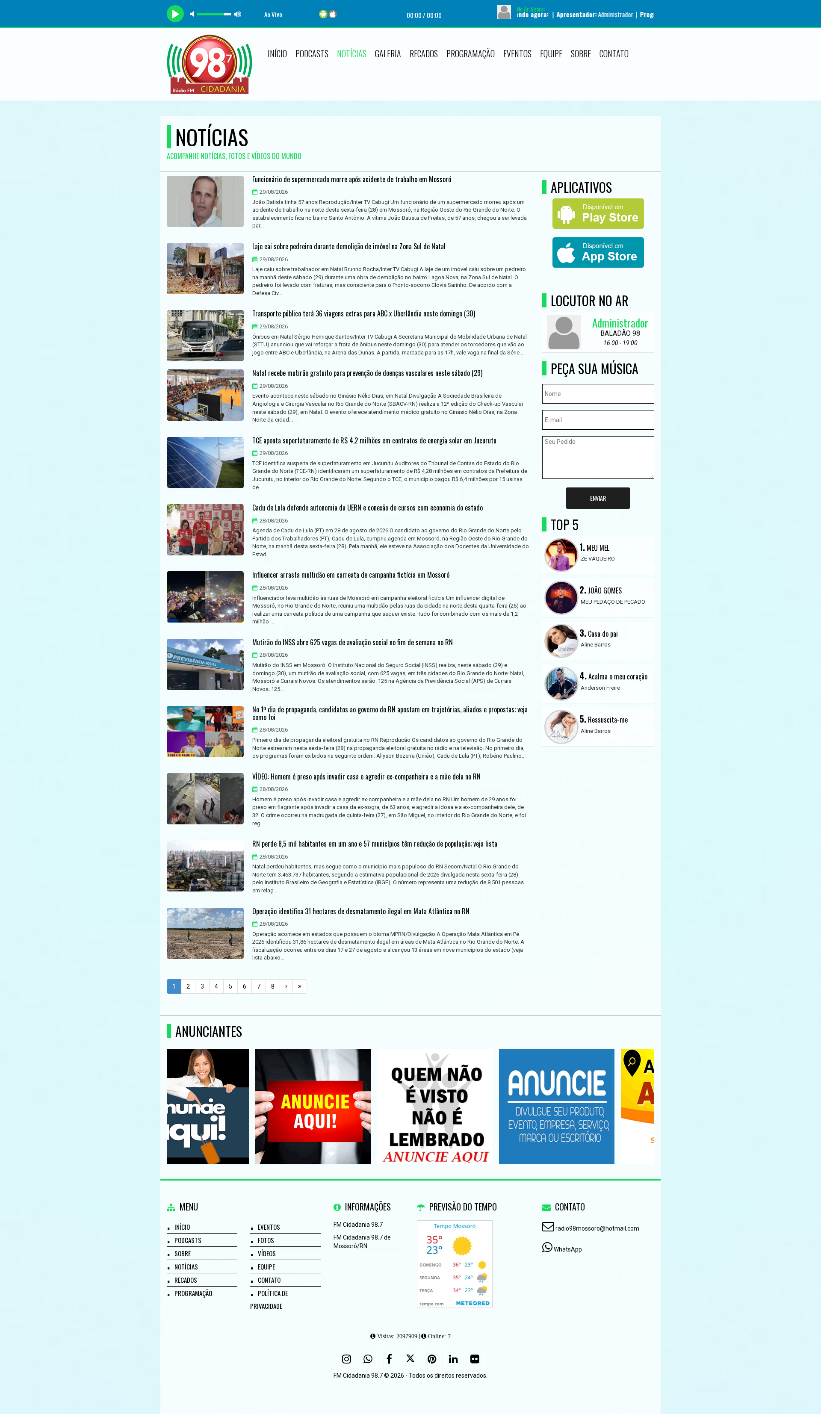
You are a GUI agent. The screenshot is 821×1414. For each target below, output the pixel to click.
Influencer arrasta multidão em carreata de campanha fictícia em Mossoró (350, 575)
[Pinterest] (432, 1359)
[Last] (299, 986)
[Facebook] (389, 1359)
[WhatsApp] (368, 1359)
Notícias (351, 53)
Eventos (517, 53)
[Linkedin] (453, 1359)
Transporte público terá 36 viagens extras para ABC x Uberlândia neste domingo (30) (363, 314)
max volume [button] (238, 14)
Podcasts (311, 53)
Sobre (581, 53)
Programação (470, 53)
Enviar (598, 497)
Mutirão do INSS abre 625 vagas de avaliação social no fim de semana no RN (352, 642)
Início (277, 53)
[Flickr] (475, 1359)
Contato (614, 53)
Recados (424, 53)
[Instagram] (346, 1359)
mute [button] (194, 14)
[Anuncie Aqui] (225, 1091)
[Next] (286, 986)
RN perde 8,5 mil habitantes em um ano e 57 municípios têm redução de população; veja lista (374, 844)
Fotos (266, 1240)
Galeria (388, 53)
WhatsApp (568, 1249)
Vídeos (267, 1253)
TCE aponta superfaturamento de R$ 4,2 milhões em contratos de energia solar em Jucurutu (374, 441)
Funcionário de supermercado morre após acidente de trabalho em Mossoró (351, 179)
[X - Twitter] (410, 1359)
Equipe (551, 53)
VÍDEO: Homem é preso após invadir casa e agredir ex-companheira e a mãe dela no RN (366, 777)
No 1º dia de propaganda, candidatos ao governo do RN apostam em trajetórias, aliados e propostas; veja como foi (390, 713)
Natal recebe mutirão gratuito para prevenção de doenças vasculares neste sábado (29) (367, 373)
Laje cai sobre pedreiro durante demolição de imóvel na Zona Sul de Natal (349, 247)
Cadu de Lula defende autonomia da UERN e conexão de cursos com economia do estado (367, 508)
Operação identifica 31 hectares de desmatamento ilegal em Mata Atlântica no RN (361, 911)
